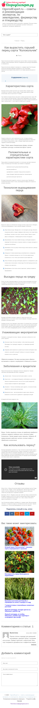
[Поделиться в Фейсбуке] (7, 514)
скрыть (25, 77)
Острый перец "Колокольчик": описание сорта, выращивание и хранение (18, 548)
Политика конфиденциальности (20, 703)
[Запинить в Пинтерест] (32, 514)
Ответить (33, 644)
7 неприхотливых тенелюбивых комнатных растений (19, 606)
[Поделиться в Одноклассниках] (17, 514)
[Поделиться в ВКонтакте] (12, 514)
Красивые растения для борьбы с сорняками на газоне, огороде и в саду (18, 601)
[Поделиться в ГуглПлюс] (22, 514)
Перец (19, 55)
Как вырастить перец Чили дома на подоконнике (17, 574)
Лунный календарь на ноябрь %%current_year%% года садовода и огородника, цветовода (17, 615)
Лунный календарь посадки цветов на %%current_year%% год (17, 610)
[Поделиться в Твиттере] (27, 514)
